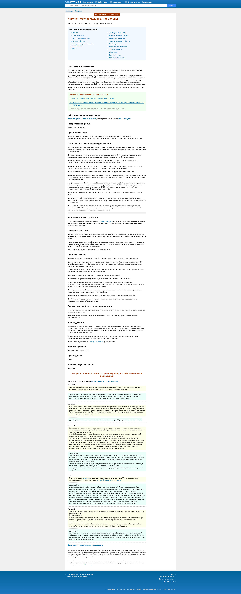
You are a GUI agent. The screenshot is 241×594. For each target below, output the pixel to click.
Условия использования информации (80, 574)
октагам (109, 480)
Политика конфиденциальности (78, 576)
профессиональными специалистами (104, 381)
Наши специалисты (167, 576)
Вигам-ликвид (103, 98)
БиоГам (82, 98)
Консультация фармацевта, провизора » (85, 545)
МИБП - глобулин (124, 119)
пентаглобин (101, 480)
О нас (172, 574)
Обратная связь (168, 581)
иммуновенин (117, 480)
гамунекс (86, 478)
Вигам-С (112, 98)
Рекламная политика (166, 579)
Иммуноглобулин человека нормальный (82, 119)
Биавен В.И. (73, 98)
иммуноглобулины (106, 221)
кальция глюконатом (97, 341)
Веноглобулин (91, 98)
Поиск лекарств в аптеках (92, 564)
